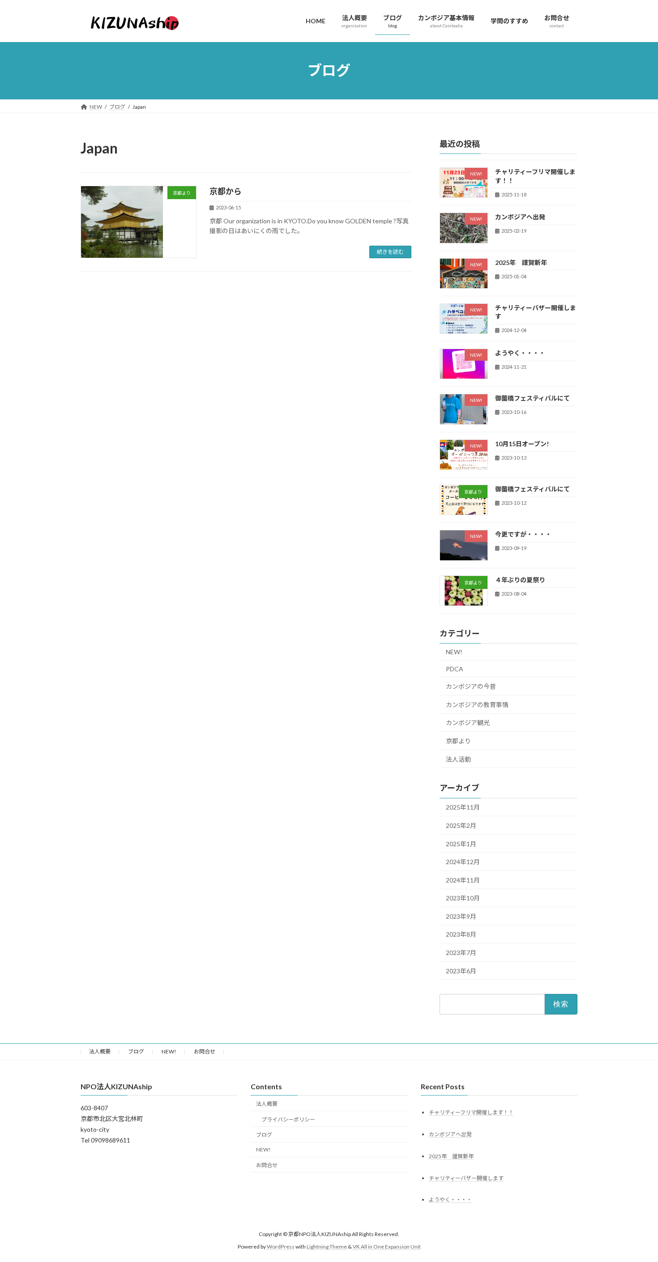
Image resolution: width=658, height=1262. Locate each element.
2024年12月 (463, 861)
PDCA (454, 668)
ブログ (136, 1051)
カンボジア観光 (468, 722)
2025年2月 (461, 825)
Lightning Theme (327, 1246)
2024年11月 (463, 879)
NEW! (454, 652)
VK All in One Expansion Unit (387, 1246)
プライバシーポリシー (288, 1119)
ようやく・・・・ (520, 353)
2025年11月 (463, 807)
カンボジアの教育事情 (477, 704)
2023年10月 (463, 898)
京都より (458, 741)
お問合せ (204, 1051)
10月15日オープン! (522, 443)
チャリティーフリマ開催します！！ (471, 1112)
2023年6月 (461, 970)
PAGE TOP (634, 1215)
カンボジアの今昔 (471, 686)
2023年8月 (461, 934)
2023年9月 (461, 916)
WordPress (281, 1246)
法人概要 (100, 1051)
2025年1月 (461, 843)
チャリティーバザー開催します (466, 1177)
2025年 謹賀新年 (521, 262)
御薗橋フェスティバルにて (532, 398)
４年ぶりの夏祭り (520, 579)
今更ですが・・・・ (523, 534)
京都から (225, 191)
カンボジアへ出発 (520, 217)
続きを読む (390, 251)
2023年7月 (461, 952)
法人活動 (458, 759)
